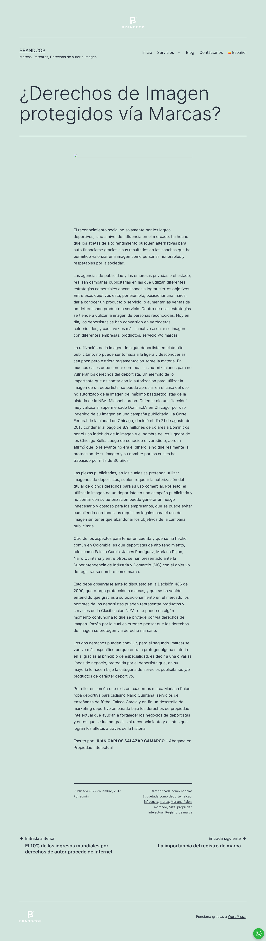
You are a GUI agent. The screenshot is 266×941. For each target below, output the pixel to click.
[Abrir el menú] (179, 53)
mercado (160, 807)
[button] (133, 760)
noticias (186, 791)
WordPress (237, 916)
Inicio (147, 52)
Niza (172, 807)
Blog (190, 52)
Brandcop (32, 50)
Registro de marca (178, 812)
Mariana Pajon (181, 802)
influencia (151, 802)
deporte (175, 796)
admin (84, 796)
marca (164, 802)
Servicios (165, 52)
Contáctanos (211, 52)
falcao (187, 796)
